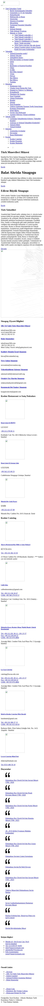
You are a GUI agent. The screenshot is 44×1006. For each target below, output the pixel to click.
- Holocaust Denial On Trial (15, 993)
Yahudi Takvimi (15, 55)
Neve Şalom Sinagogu (9, 361)
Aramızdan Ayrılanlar (17, 131)
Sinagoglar (14, 19)
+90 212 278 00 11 (7, 431)
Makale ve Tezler (16, 33)
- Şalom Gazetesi (11, 976)
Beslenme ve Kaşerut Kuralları (21, 66)
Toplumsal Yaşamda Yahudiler (20, 25)
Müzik (12, 27)
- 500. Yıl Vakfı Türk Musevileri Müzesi (19, 974)
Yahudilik (8, 51)
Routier (12, 100)
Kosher (8, 137)
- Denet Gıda (10, 989)
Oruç (12, 64)
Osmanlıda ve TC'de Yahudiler (21, 13)
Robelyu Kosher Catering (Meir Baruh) (13, 714)
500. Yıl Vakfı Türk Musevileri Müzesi (15, 326)
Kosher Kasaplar (16, 141)
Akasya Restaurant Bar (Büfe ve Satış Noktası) (15, 544)
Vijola (12, 74)
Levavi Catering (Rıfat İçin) (10, 756)
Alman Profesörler (16, 98)
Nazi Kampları (15, 104)
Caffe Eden (4, 585)
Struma (12, 102)
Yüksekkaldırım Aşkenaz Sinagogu (14, 369)
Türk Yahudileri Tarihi (13, 9)
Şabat (12, 62)
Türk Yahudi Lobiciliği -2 (23, 37)
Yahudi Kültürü (15, 127)
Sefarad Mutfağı (15, 29)
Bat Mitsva (14, 80)
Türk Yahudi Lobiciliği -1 (23, 35)
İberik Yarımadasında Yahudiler (21, 11)
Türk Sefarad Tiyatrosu (18, 31)
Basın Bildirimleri (16, 135)
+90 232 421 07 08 (8, 510)
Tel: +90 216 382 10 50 (9, 553)
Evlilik (12, 70)
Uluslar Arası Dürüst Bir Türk (20, 88)
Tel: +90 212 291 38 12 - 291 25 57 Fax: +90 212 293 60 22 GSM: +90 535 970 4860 (13, 636)
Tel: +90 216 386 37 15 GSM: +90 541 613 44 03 (10, 723)
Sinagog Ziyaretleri (17, 21)
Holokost (8, 84)
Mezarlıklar (14, 23)
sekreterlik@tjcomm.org (14, 950)
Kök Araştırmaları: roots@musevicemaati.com (15, 953)
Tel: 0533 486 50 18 (8, 765)
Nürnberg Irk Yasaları (17, 94)
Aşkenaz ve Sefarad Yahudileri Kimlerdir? (25, 123)
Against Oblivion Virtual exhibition (22, 115)
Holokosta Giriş (15, 86)
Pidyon (12, 76)
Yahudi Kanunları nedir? (18, 53)
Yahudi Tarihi (10, 117)
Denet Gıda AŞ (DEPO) (8, 423)
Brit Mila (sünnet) (16, 72)
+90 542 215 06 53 (8, 471)
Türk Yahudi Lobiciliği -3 (23, 39)
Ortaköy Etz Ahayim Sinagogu (12, 378)
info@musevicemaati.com (14, 948)
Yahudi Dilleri (15, 125)
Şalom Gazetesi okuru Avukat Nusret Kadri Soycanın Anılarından (27, 48)
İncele (3, 167)
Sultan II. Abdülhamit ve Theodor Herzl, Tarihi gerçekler (26, 42)
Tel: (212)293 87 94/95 (13, 946)
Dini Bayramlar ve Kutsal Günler (22, 60)
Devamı (4, 249)
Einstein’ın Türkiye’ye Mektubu (21, 90)
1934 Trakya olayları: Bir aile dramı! (27, 45)
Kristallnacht (14, 92)
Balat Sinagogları (7, 339)
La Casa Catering (6, 669)
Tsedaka (13, 82)
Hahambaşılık (15, 15)
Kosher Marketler (16, 143)
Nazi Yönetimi (15, 96)
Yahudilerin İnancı (16, 58)
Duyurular (13, 133)
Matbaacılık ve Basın (17, 17)
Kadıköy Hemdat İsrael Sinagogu (13, 352)
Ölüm (12, 68)
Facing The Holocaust (18, 113)
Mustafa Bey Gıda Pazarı (9, 501)
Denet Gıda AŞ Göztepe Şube (10, 463)
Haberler (8, 129)
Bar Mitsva (14, 78)
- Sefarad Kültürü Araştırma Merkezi (18, 978)
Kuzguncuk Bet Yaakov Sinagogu (14, 387)
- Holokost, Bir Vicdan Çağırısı (16, 991)
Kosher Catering (16, 139)
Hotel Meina (14, 110)
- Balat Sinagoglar (11, 980)
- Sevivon (8, 972)
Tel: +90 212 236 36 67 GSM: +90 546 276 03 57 (10, 594)
